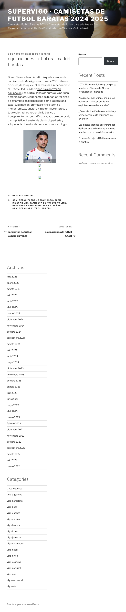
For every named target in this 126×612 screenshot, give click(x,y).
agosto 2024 (13, 344)
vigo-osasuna (14, 561)
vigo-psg (11, 574)
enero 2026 (13, 282)
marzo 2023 (13, 417)
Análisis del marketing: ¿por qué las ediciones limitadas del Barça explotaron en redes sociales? (96, 101)
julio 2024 (12, 350)
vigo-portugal (14, 568)
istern (45, 54)
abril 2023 (12, 411)
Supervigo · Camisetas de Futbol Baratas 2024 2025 (58, 15)
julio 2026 (12, 276)
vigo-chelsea (13, 512)
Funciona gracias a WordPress (23, 604)
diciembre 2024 (15, 319)
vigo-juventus (14, 537)
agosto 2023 (13, 386)
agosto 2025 (13, 288)
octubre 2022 (14, 441)
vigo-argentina (14, 494)
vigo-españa (13, 519)
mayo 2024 (13, 362)
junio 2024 (12, 356)
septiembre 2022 (16, 447)
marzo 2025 (13, 313)
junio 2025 (12, 301)
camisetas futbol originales (32, 200)
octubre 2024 (14, 331)
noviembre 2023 (15, 374)
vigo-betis (12, 506)
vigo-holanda (14, 525)
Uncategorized (22, 196)
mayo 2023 (13, 405)
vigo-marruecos (15, 543)
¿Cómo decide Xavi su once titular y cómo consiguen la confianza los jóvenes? (97, 115)
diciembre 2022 (15, 429)
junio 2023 (12, 398)
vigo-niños (12, 555)
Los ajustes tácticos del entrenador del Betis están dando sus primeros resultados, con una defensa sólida (96, 128)
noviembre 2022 (15, 435)
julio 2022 (12, 460)
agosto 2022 (13, 454)
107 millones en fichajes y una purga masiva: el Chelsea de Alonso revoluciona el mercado (97, 88)
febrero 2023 (14, 423)
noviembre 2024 (15, 325)
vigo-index (12, 531)
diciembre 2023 (15, 368)
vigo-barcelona (15, 500)
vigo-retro (12, 586)
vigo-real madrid (15, 580)
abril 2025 (12, 307)
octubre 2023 (14, 380)
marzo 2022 (13, 466)
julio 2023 (12, 392)
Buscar (82, 54)
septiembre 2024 (16, 337)
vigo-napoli (12, 549)
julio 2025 (12, 295)
